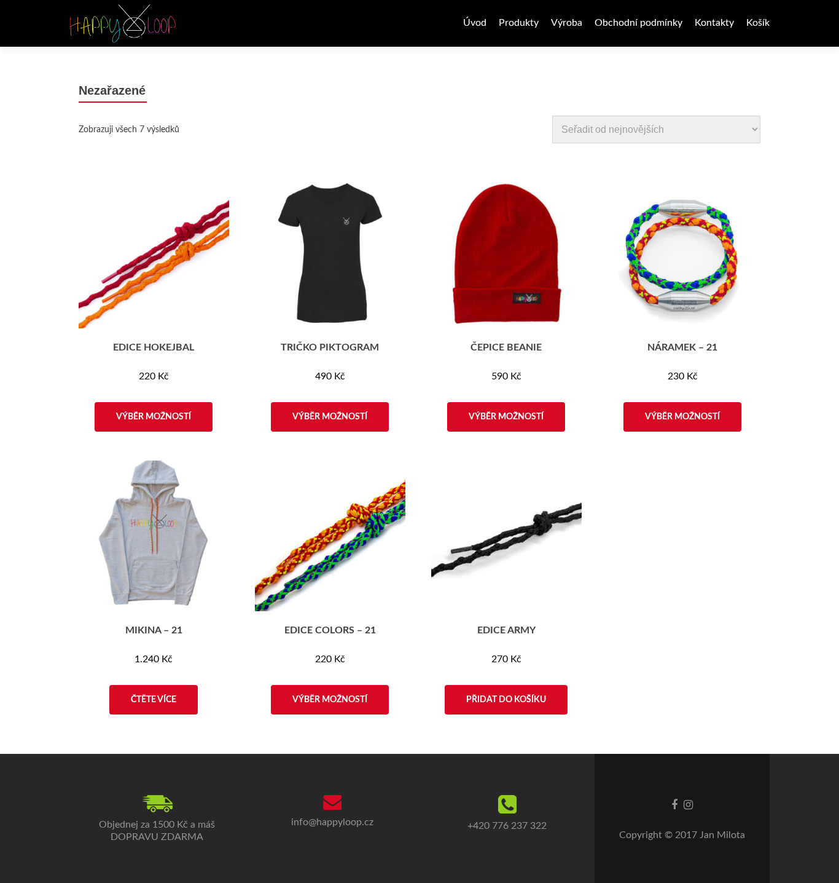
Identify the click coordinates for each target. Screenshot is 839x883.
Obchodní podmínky (638, 23)
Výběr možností (153, 417)
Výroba (566, 23)
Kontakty (714, 23)
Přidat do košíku (506, 699)
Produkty (519, 23)
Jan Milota (722, 835)
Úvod (474, 23)
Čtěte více (153, 699)
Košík (758, 23)
